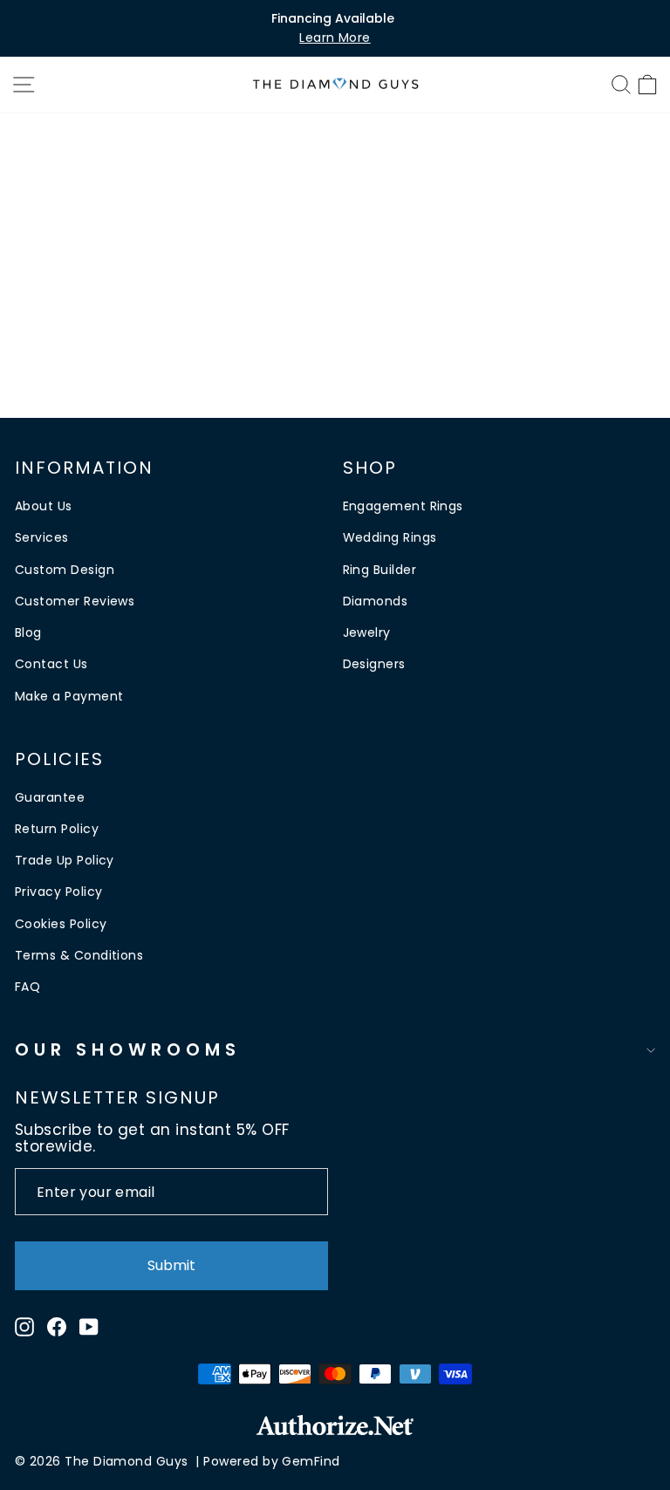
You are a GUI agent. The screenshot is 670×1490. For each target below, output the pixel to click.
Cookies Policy (60, 924)
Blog (28, 632)
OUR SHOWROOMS (128, 1049)
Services (42, 537)
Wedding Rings (390, 537)
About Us (43, 506)
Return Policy (57, 828)
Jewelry (367, 632)
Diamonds (375, 601)
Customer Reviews (74, 601)
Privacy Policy (58, 891)
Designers (374, 664)
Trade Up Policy (64, 860)
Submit (171, 1265)
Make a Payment (69, 696)
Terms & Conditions (79, 955)
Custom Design (64, 569)
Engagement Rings (403, 506)
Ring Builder (380, 569)
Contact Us (51, 664)
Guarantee (50, 797)
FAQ (27, 986)
